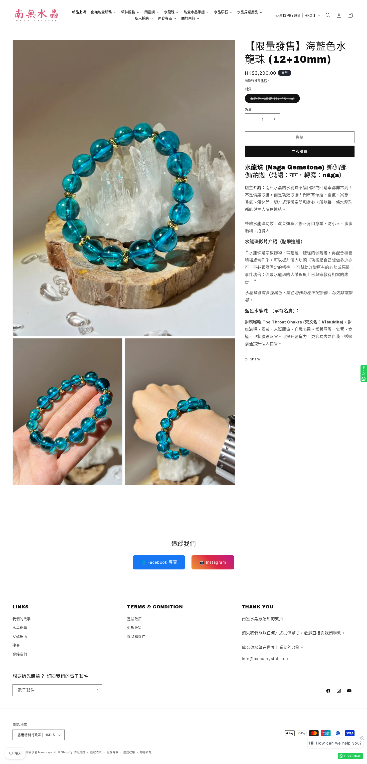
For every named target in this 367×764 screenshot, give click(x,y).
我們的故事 (21, 618)
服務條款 (113, 752)
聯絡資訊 (146, 752)
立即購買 (300, 151)
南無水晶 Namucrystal (41, 752)
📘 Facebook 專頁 (159, 562)
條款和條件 (136, 636)
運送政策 (129, 752)
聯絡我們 (19, 654)
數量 (248, 109)
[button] (328, 15)
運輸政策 (134, 618)
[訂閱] (96, 690)
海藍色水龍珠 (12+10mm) (274, 99)
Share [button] (255, 359)
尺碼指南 (19, 636)
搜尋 (16, 645)
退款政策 (134, 627)
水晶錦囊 (19, 627)
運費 (264, 80)
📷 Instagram (212, 562)
